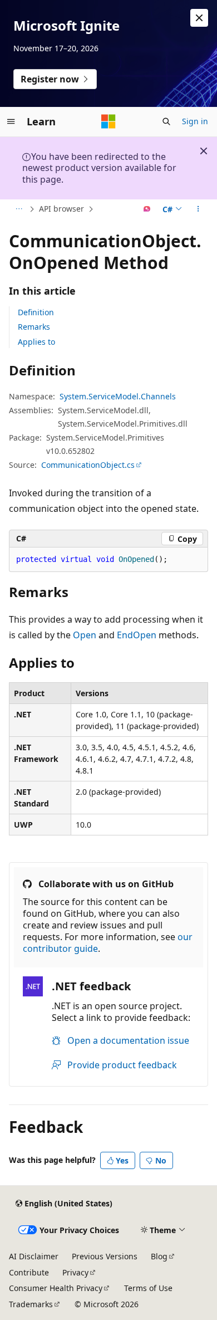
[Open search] (166, 121)
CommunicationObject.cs (88, 464)
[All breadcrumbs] (18, 209)
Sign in (195, 121)
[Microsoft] (108, 121)
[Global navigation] (11, 121)
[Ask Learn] (147, 209)
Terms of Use (148, 1288)
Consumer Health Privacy (55, 1288)
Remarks (34, 326)
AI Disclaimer (33, 1256)
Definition (36, 312)
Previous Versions (104, 1256)
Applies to (36, 341)
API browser (61, 208)
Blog (159, 1256)
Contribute (29, 1272)
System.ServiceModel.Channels (118, 396)
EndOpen (136, 635)
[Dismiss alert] (199, 18)
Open (84, 635)
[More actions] (198, 209)
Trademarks (31, 1304)
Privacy (75, 1272)
